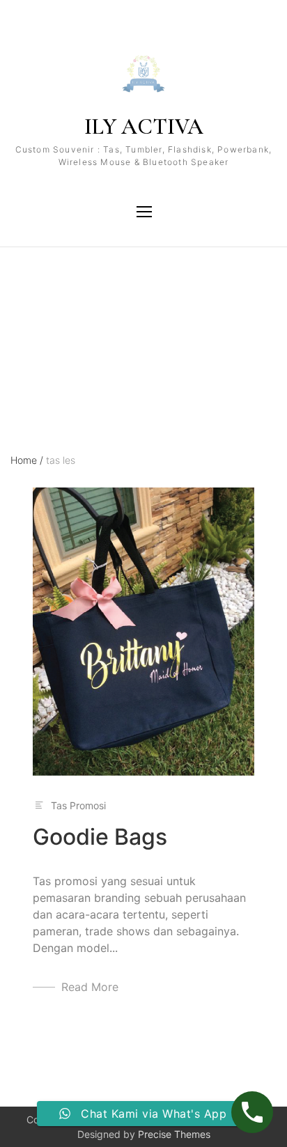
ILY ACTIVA (143, 126)
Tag (19, 308)
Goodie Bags (100, 836)
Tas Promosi (78, 805)
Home (26, 460)
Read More (89, 987)
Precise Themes (174, 1134)
